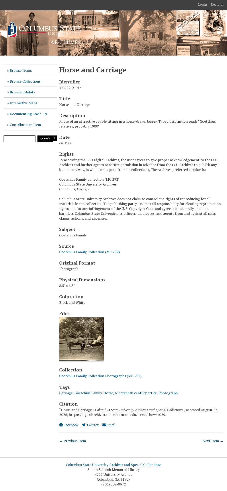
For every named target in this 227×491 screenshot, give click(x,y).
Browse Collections (25, 81)
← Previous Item (72, 440)
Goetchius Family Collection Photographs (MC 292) (100, 375)
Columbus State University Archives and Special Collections (113, 464)
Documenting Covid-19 (28, 113)
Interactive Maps (23, 103)
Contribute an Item (25, 124)
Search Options (54, 138)
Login (202, 4)
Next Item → (213, 440)
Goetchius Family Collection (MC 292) (89, 251)
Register (217, 4)
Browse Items (21, 70)
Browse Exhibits (22, 92)
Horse (108, 392)
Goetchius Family (88, 392)
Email (110, 424)
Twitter (92, 424)
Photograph (168, 392)
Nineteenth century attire (136, 392)
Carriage (66, 392)
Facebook (70, 424)
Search (45, 138)
